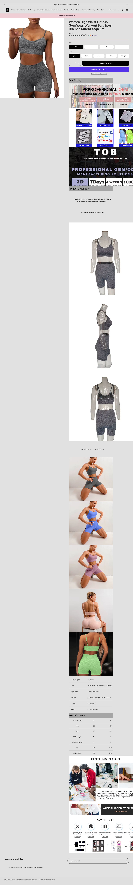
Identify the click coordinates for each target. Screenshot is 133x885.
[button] (99, 35)
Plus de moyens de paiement (99, 74)
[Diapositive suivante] (127, 4)
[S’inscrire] (126, 861)
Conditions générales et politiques (47, 879)
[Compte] (123, 10)
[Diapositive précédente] (4, 4)
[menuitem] (102, 10)
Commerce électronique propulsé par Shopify (26, 879)
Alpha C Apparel (11, 879)
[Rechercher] (118, 10)
